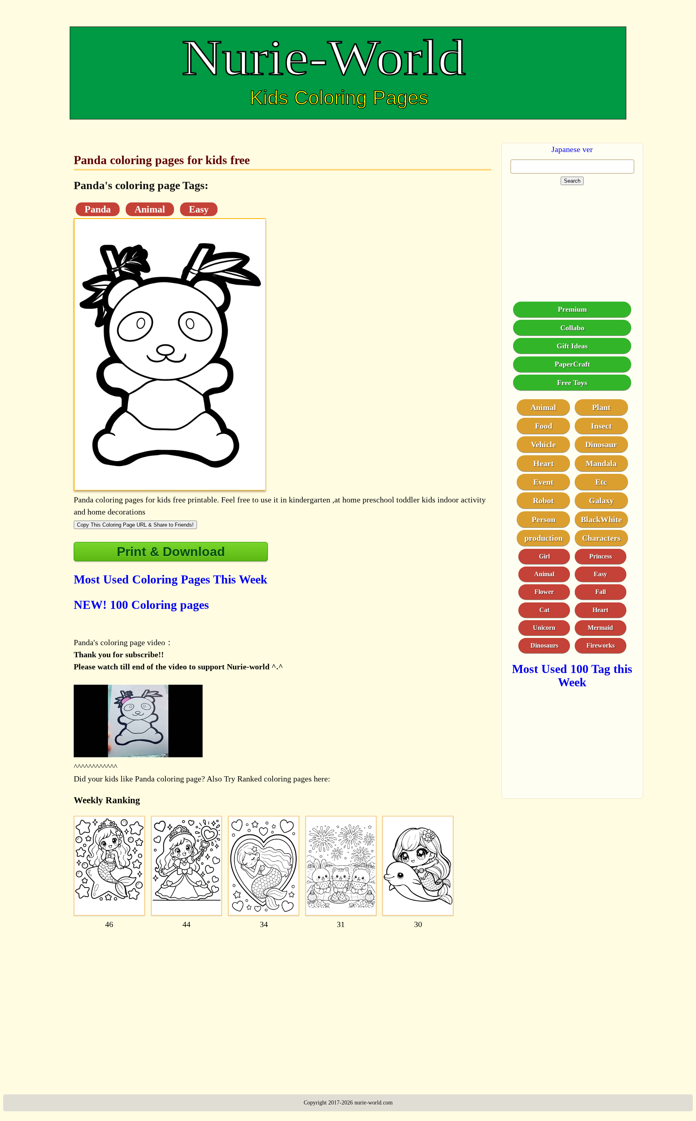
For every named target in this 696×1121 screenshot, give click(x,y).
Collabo (572, 327)
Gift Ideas (572, 346)
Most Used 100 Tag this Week (572, 675)
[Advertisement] (282, 997)
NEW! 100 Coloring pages (141, 604)
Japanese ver (572, 149)
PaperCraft (572, 364)
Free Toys (572, 382)
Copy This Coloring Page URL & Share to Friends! (135, 525)
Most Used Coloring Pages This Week (170, 579)
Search (572, 181)
